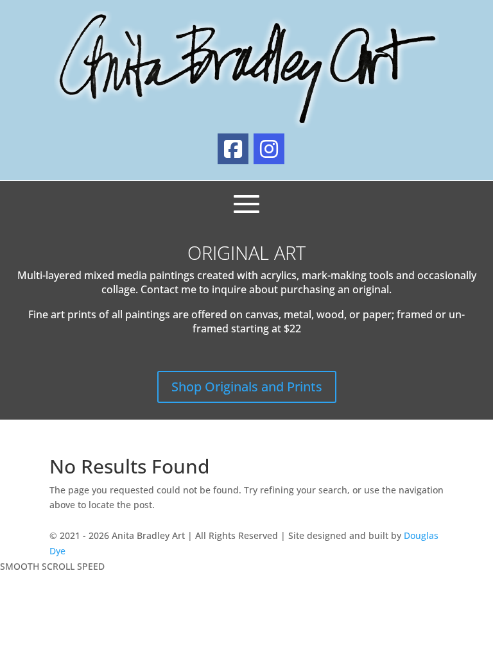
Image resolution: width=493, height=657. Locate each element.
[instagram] (269, 148)
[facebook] (233, 148)
